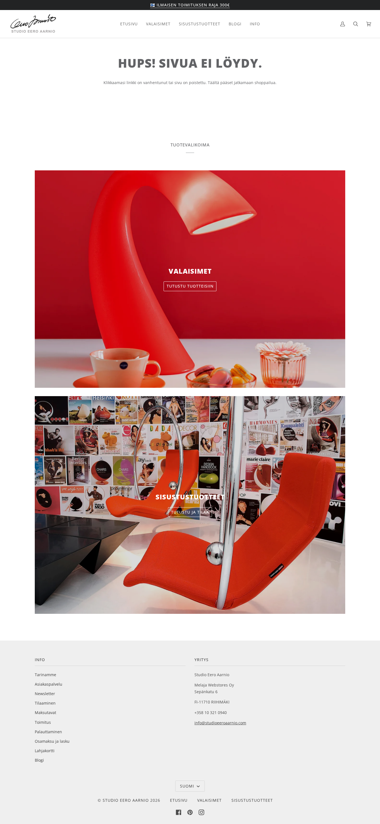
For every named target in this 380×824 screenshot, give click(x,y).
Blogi (39, 760)
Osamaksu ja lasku (52, 741)
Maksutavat (45, 712)
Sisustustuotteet (252, 800)
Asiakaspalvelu (48, 684)
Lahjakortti (45, 750)
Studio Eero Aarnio (126, 800)
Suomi (188, 786)
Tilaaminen (45, 703)
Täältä (214, 82)
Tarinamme (45, 674)
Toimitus (43, 722)
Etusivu (178, 800)
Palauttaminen (48, 731)
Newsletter (45, 693)
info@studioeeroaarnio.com (220, 722)
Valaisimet (209, 800)
